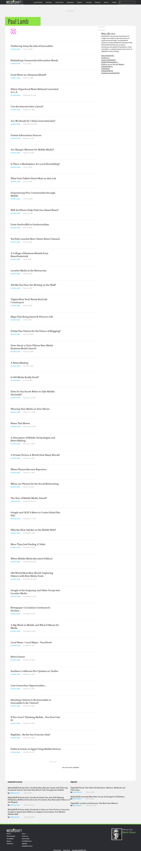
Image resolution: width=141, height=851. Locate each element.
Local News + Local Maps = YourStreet (31, 642)
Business (49, 2)
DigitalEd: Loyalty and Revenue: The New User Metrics (94, 803)
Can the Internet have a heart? (27, 106)
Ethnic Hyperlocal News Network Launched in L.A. (34, 90)
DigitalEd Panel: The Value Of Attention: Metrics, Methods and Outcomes (97, 788)
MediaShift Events (27, 841)
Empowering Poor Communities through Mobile (33, 194)
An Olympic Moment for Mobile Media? (32, 149)
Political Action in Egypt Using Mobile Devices (36, 749)
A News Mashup (19, 363)
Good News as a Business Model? (28, 75)
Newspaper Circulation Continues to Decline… (30, 608)
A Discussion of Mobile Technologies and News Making (33, 438)
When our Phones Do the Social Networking (35, 484)
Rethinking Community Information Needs (34, 60)
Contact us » (105, 58)
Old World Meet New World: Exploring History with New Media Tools (32, 574)
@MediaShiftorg (107, 66)
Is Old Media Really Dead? (25, 377)
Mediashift (13, 2)
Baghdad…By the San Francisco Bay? (30, 734)
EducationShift (11, 836)
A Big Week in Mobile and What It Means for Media (35, 626)
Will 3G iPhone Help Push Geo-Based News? (35, 210)
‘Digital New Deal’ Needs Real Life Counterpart (29, 300)
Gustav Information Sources (26, 135)
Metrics (79, 2)
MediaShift (14, 830)
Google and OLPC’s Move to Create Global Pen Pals (35, 513)
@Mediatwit (105, 69)
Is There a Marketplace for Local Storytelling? (35, 164)
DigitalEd (24, 843)
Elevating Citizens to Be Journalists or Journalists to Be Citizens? (31, 701)
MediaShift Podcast (27, 846)
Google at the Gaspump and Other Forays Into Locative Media (35, 591)
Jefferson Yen (14, 793)
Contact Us (25, 836)
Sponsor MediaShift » (108, 60)
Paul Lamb (16, 49)
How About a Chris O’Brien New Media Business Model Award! (32, 346)
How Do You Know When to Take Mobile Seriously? (33, 392)
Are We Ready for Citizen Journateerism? (33, 121)
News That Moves (20, 423)
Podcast (97, 2)
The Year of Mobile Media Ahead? (29, 498)
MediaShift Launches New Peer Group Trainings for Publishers (97, 796)
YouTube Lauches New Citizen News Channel (35, 239)
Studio (114, 2)
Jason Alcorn (77, 792)
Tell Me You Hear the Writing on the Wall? (33, 285)
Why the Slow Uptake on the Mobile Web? (33, 530)
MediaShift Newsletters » (109, 62)
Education (70, 2)
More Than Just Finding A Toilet (28, 544)
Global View (59, 2)
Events (106, 2)
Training (88, 2)
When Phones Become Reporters (28, 469)
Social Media (38, 2)
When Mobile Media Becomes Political (31, 558)
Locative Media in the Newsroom (28, 270)
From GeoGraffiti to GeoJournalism (30, 224)
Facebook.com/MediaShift (110, 73)
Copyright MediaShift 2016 (79, 850)
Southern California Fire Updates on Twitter (34, 671)
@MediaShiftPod (107, 71)
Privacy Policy (57, 850)
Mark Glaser (77, 799)
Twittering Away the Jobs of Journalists (32, 46)
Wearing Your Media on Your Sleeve (30, 409)
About (23, 834)
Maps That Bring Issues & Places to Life (32, 316)
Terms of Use (66, 850)
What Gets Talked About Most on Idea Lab (33, 178)
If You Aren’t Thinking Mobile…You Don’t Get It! (35, 718)
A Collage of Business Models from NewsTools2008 (29, 254)
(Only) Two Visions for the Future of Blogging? (36, 331)
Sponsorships (25, 838)
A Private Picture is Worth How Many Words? (35, 455)
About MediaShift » (107, 56)
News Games (18, 656)
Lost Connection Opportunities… (28, 685)
